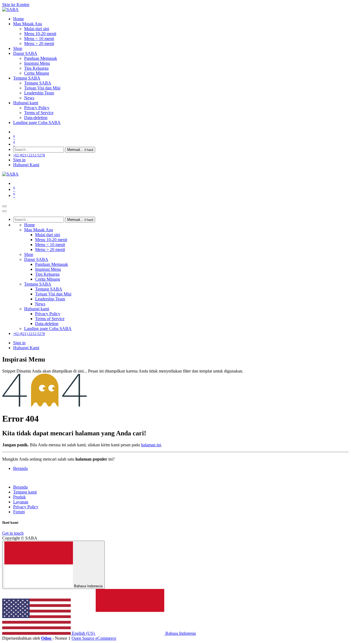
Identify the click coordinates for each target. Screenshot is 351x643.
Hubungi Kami (26, 164)
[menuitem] (18, 18)
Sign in (19, 159)
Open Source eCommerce (94, 638)
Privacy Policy (25, 506)
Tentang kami (25, 492)
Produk (19, 497)
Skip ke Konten (15, 4)
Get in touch (13, 533)
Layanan (20, 502)
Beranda (20, 468)
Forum (19, 511)
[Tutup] (4, 211)
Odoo (46, 638)
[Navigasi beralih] (4, 206)
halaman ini (151, 444)
